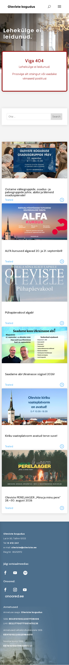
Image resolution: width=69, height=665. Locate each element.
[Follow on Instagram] (15, 589)
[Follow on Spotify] (25, 573)
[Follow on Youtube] (15, 572)
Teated (9, 199)
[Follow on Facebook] (5, 572)
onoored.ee (14, 596)
